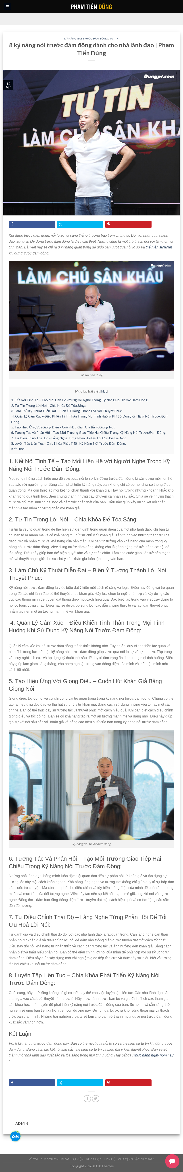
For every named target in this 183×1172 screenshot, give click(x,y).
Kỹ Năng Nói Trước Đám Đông (86, 38)
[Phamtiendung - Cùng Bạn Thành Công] (91, 6)
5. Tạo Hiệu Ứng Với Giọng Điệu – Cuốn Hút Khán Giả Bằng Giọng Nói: (63, 427)
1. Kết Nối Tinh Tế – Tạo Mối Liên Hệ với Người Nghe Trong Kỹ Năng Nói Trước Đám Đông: (79, 400)
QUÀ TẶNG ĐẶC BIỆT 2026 (136, 1159)
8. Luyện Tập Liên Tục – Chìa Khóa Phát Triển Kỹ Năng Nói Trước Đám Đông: (68, 443)
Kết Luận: (18, 449)
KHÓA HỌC (94, 1159)
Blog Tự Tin (50, 1159)
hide (104, 391)
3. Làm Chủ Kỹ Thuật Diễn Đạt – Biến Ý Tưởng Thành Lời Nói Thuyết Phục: (67, 411)
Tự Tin (114, 38)
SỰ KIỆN (77, 1159)
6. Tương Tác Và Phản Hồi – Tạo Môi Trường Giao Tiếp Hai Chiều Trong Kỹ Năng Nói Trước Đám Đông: (88, 432)
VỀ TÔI (33, 1159)
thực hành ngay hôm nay (153, 1055)
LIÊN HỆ (109, 1159)
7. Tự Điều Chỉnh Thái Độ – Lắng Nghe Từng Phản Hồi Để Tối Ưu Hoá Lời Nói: (68, 438)
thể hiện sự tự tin (159, 247)
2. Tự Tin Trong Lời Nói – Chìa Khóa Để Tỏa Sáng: (48, 405)
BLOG (65, 1159)
